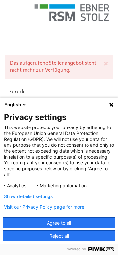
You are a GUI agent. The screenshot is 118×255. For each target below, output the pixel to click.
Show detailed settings (28, 196)
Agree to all (59, 223)
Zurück (17, 91)
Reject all (59, 236)
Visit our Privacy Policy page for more (44, 207)
